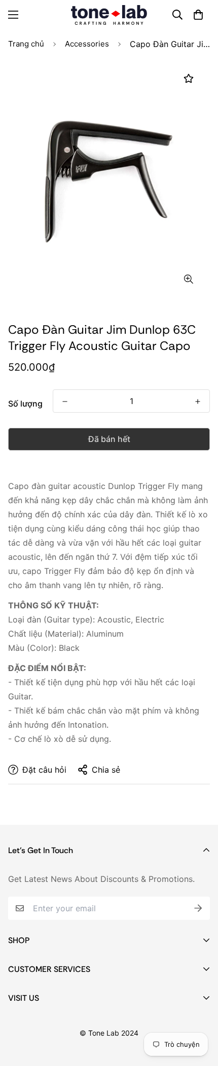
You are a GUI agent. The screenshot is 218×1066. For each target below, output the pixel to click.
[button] (198, 14)
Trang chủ (26, 44)
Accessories (87, 44)
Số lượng (25, 403)
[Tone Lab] (109, 15)
